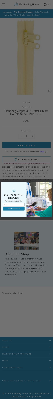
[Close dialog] (50, 183)
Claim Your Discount (14, 208)
